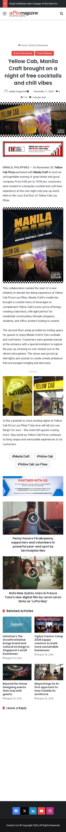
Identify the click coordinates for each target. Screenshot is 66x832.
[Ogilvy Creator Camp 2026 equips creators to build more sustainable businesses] (48, 625)
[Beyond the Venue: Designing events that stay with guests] (17, 672)
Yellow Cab (46, 456)
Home (23, 45)
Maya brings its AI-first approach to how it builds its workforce (47, 689)
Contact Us (12, 825)
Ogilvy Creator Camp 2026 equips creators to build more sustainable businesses (48, 643)
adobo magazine (17, 91)
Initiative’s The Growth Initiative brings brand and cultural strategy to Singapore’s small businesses (16, 645)
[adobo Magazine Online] (23, 13)
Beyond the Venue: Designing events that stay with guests (15, 689)
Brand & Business (38, 45)
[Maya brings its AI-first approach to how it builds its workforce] (48, 672)
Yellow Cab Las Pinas (33, 464)
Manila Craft (22, 456)
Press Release (44, 53)
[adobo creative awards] (33, 149)
